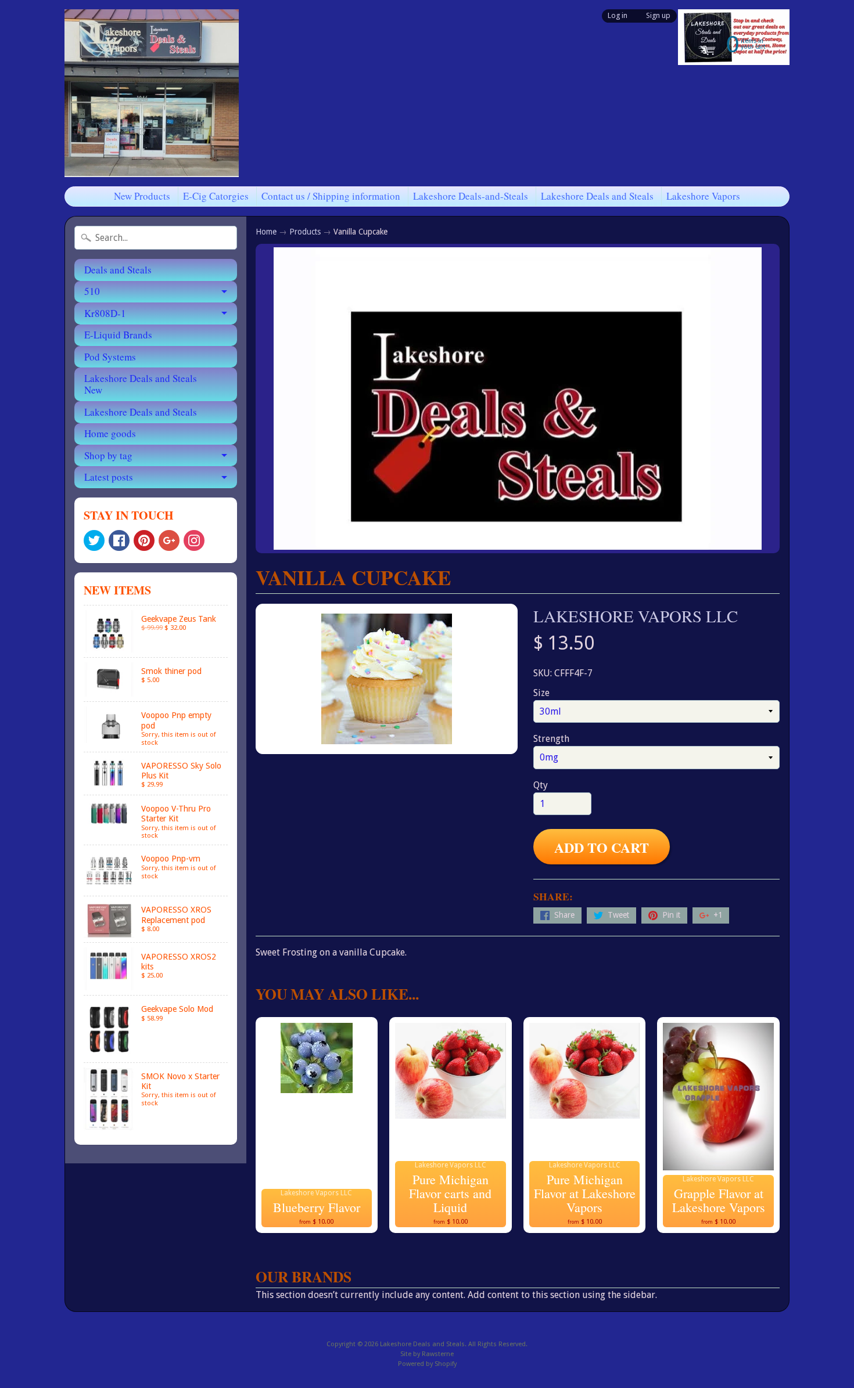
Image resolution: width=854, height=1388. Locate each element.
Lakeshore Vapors (703, 196)
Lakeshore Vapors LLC (635, 616)
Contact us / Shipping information (330, 196)
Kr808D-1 (105, 313)
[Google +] (169, 540)
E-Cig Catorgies (216, 196)
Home (266, 231)
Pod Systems (110, 356)
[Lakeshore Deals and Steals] (151, 93)
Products (305, 231)
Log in (617, 16)
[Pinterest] (144, 540)
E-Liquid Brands (118, 334)
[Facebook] (119, 540)
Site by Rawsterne (427, 1354)
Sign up (658, 16)
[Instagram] (194, 540)
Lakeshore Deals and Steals (597, 196)
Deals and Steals (118, 269)
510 (92, 291)
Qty (540, 785)
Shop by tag (108, 455)
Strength (551, 738)
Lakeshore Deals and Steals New (140, 384)
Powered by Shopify (427, 1364)
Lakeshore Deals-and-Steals (470, 196)
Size (541, 692)
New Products (142, 196)
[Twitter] (94, 540)
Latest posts (108, 477)
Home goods (110, 433)
